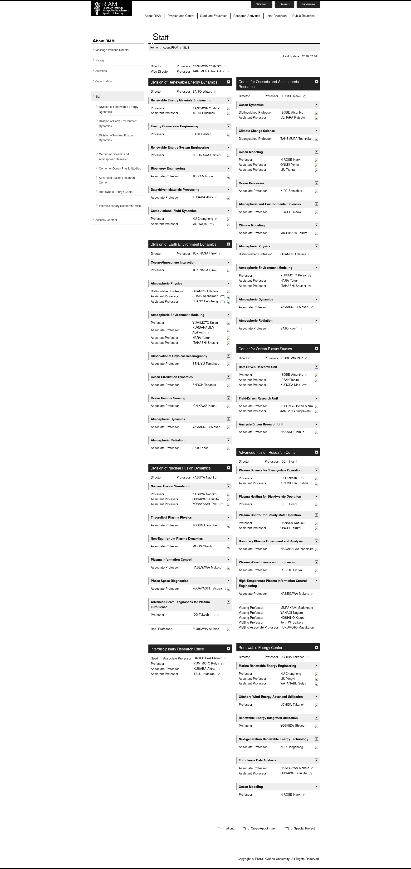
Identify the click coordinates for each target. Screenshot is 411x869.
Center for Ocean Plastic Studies (120, 168)
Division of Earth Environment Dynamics (118, 123)
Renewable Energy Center (116, 192)
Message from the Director (112, 50)
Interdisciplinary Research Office (120, 206)
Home (154, 47)
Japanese (308, 4)
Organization (103, 81)
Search (284, 4)
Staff (98, 96)
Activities (101, 71)
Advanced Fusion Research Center (117, 180)
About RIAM (153, 15)
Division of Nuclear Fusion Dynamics (116, 137)
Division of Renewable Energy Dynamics (118, 109)
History (99, 60)
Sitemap (261, 4)
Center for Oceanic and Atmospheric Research (114, 156)
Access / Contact (106, 220)
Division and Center (180, 15)
